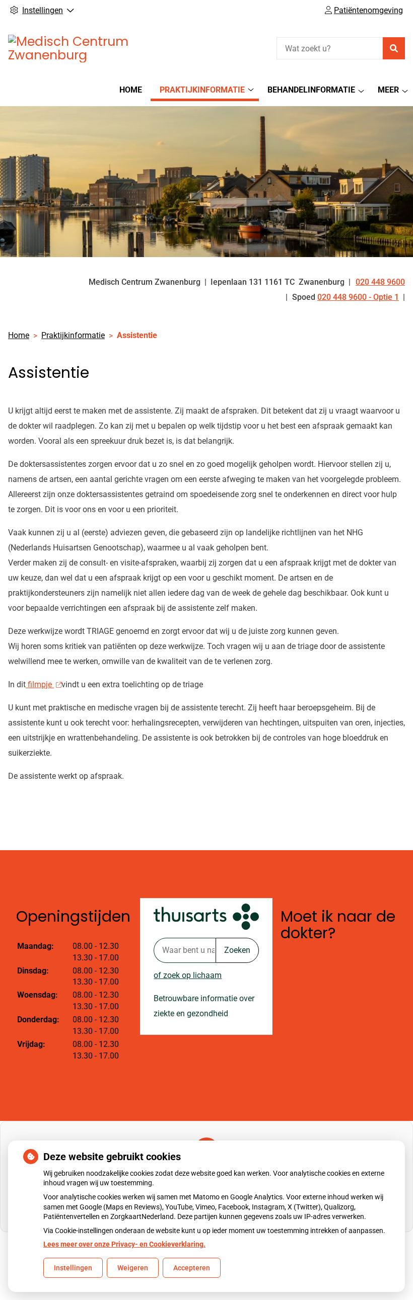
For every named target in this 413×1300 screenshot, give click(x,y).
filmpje (40, 684)
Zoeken (237, 950)
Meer (388, 90)
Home (130, 90)
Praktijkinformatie (202, 90)
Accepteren (191, 1268)
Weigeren (132, 1268)
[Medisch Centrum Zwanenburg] (83, 48)
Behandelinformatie (311, 90)
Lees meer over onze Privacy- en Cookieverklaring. (124, 1244)
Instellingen (73, 1268)
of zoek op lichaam (188, 975)
